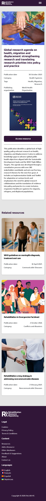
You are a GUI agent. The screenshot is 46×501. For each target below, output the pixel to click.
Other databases (8, 450)
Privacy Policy (7, 430)
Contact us (6, 460)
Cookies (5, 427)
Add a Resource (8, 447)
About (4, 457)
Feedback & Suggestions (11, 453)
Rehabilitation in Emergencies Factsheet (21, 317)
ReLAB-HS (30, 496)
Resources (6, 444)
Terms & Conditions (9, 433)
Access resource (23, 139)
